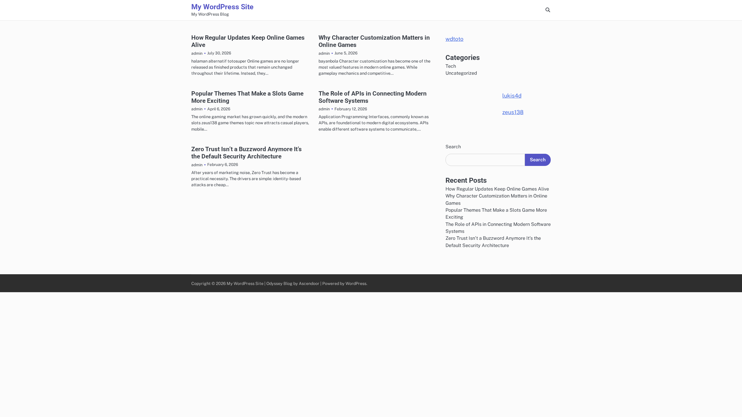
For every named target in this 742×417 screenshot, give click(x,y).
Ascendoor (309, 283)
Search (453, 146)
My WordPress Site (222, 7)
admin (197, 53)
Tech (450, 66)
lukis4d (511, 95)
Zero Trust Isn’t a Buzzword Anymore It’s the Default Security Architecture (246, 152)
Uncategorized (461, 73)
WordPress (355, 283)
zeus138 (512, 112)
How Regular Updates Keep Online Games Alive (497, 189)
